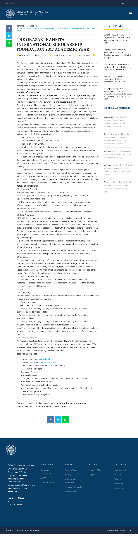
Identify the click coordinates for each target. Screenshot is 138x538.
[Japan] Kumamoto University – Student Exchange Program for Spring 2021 (118, 154)
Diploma (117, 479)
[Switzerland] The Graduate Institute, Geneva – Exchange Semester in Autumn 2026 (117, 67)
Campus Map (95, 470)
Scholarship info (15, 481)
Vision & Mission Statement (72, 481)
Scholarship (36, 55)
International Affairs (49, 482)
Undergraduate (120, 470)
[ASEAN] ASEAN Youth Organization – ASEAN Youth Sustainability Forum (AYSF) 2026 (117, 39)
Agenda (92, 474)
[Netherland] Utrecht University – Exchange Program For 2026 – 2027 (115, 79)
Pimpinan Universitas (74, 487)
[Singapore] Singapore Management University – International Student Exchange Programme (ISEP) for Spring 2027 (118, 93)
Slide (44, 55)
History (68, 474)
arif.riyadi (86, 55)
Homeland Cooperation (45, 471)
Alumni (43, 477)
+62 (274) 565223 (15, 504)
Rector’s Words (71, 470)
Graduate (118, 474)
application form (46, 359)
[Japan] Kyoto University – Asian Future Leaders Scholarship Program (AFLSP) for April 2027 (117, 53)
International (119, 488)
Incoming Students (16, 478)
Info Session (31, 25)
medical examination (48, 362)
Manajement (70, 491)
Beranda (20, 25)
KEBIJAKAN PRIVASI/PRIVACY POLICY (119, 530)
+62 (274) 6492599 (16, 498)
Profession (118, 483)
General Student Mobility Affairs (21, 485)
